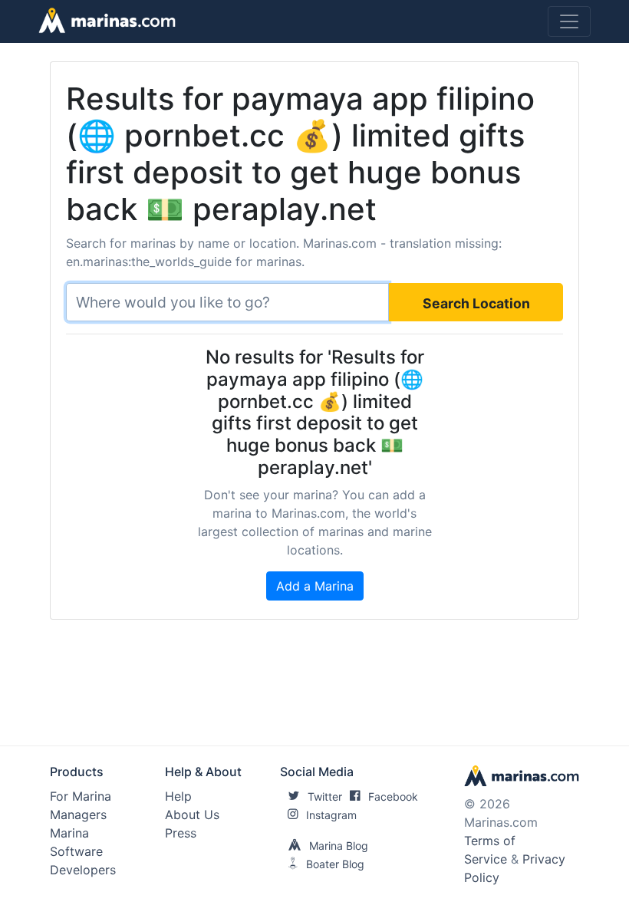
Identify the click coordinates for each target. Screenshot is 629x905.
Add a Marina (315, 586)
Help (178, 796)
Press (180, 833)
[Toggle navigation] (569, 21)
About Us (192, 814)
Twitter (325, 796)
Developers (83, 869)
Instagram (331, 814)
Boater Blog (335, 863)
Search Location (476, 303)
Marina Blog (338, 845)
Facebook (393, 796)
